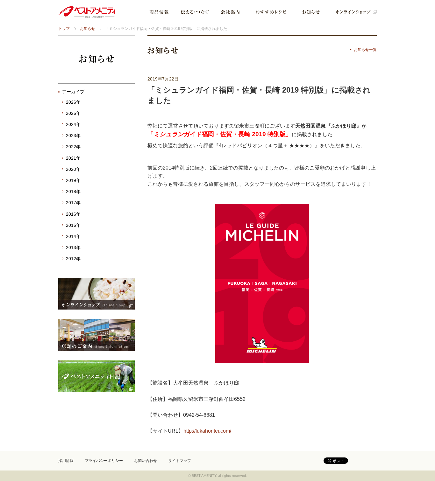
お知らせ (87, 28)
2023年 (73, 135)
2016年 (73, 214)
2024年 (73, 124)
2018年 (73, 191)
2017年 (73, 202)
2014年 (73, 236)
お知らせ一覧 (365, 49)
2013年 (73, 247)
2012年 (73, 258)
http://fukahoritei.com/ (207, 431)
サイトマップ (179, 460)
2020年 (73, 169)
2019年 (73, 180)
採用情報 (66, 460)
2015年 (73, 225)
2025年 (73, 113)
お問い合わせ (145, 460)
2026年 (73, 102)
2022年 (73, 146)
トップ (64, 28)
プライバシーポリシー (104, 460)
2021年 (73, 158)
